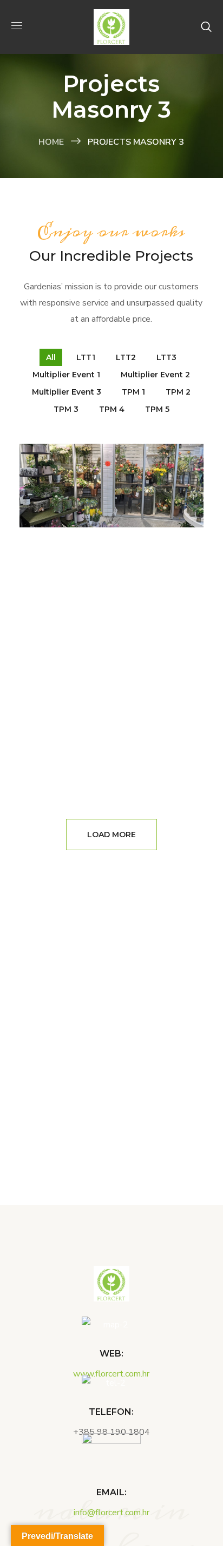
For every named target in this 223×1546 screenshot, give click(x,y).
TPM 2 (178, 392)
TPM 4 (111, 409)
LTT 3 (111, 606)
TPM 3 (66, 409)
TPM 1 (133, 392)
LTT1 (85, 357)
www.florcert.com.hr (111, 1374)
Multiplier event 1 (66, 374)
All (51, 357)
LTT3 (166, 357)
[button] (206, 27)
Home (51, 142)
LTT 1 (111, 515)
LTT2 (126, 357)
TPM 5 (157, 409)
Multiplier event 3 (66, 392)
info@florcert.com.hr (111, 1512)
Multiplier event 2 (155, 374)
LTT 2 (111, 574)
